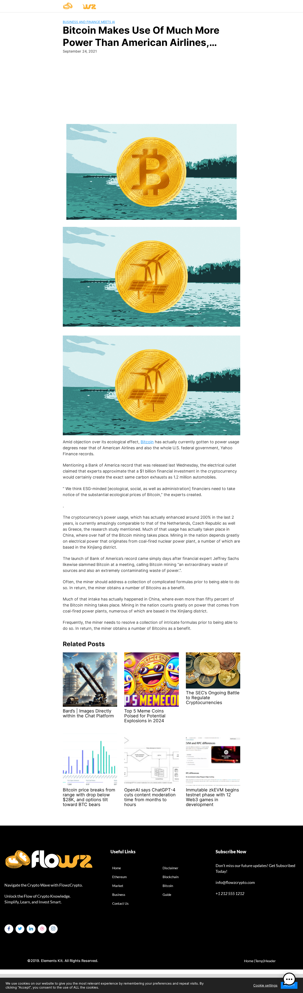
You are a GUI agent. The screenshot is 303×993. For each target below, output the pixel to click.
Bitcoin (147, 442)
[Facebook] (8, 928)
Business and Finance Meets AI (89, 22)
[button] (289, 979)
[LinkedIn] (31, 928)
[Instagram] (53, 928)
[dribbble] (42, 928)
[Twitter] (20, 928)
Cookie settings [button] (265, 985)
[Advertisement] (151, 87)
